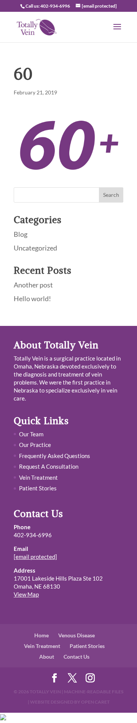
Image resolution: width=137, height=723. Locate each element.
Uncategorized (35, 248)
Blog (20, 234)
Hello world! (32, 298)
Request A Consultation (48, 466)
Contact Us (76, 656)
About (46, 656)
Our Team (31, 434)
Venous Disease (76, 635)
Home (41, 635)
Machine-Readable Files (93, 691)
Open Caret (95, 702)
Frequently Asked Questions (54, 455)
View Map (26, 594)
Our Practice (35, 444)
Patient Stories (38, 488)
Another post (33, 285)
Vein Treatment (38, 477)
